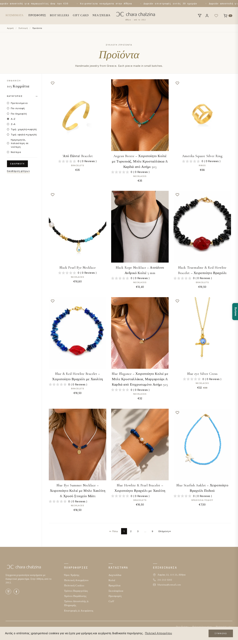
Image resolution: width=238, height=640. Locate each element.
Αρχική (10, 28)
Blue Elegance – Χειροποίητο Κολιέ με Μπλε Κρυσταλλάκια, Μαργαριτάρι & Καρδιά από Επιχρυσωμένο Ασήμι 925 (140, 379)
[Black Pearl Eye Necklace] (77, 227)
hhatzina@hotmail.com (169, 584)
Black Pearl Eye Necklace (77, 268)
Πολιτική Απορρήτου (76, 580)
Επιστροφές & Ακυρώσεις (78, 610)
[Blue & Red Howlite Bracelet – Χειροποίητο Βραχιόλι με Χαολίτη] (77, 333)
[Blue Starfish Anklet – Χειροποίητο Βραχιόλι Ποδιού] (202, 444)
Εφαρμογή (17, 163)
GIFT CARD (81, 15)
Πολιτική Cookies (74, 585)
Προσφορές (115, 596)
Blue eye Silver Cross (202, 374)
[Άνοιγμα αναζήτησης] (200, 16)
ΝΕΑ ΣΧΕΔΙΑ (101, 15)
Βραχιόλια (114, 585)
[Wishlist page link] (216, 15)
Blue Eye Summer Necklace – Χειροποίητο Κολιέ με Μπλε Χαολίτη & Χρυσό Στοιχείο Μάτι (77, 490)
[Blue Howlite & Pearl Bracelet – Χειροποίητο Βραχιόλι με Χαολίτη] (140, 444)
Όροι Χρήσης (71, 575)
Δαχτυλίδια (115, 575)
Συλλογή (23, 28)
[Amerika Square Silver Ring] (202, 115)
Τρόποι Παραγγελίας (76, 590)
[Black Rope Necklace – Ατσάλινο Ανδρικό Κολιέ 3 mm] (140, 227)
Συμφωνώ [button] (221, 633)
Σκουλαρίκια (116, 590)
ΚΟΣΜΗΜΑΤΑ (15, 15)
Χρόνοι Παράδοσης (75, 596)
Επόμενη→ (165, 531)
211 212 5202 (165, 579)
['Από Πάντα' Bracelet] (77, 115)
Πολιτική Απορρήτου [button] (158, 633)
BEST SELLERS (59, 15)
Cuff (111, 601)
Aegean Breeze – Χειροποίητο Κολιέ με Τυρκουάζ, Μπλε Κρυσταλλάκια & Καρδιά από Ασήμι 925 (140, 161)
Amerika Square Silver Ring (202, 156)
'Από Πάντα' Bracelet (77, 156)
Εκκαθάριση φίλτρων (18, 171)
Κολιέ (112, 580)
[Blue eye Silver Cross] (202, 333)
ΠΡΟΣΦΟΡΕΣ (37, 15)
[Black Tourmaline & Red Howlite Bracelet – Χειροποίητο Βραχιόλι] (202, 227)
